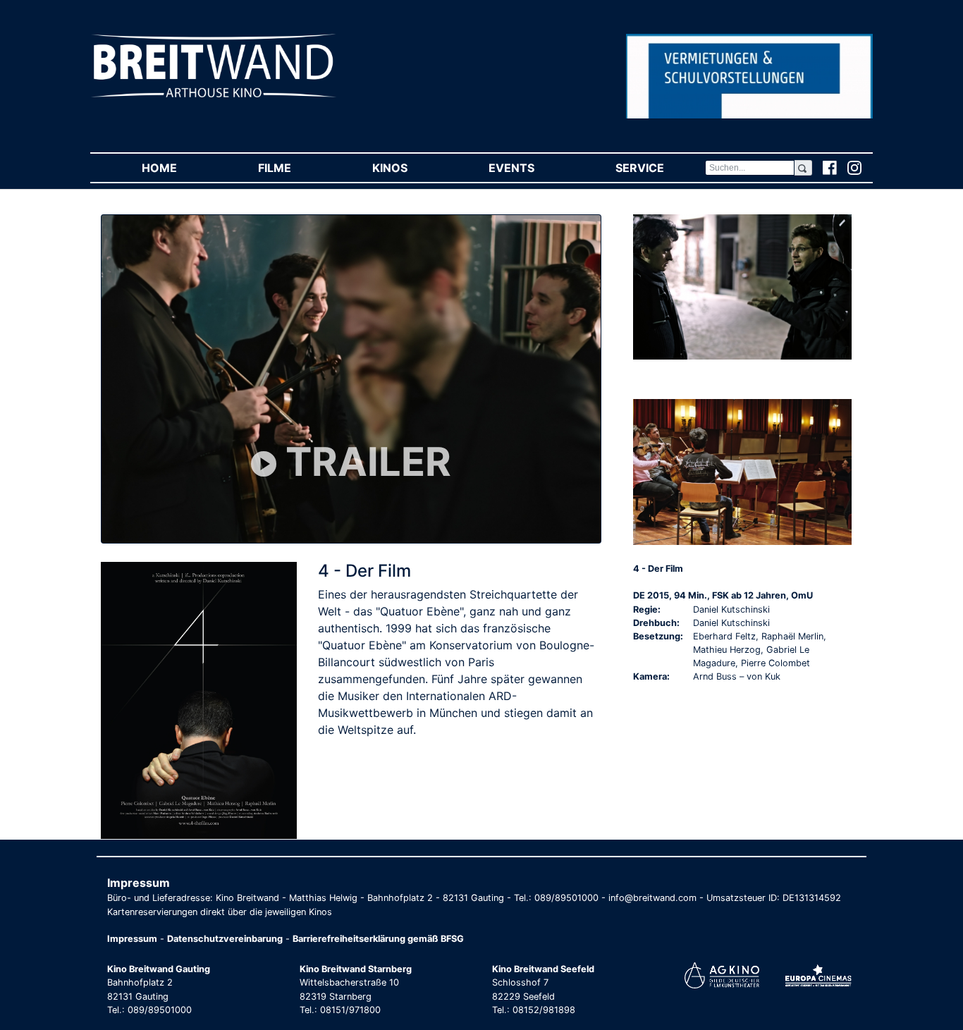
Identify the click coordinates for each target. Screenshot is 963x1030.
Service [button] (659, 168)
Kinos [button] (410, 168)
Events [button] (532, 168)
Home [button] (179, 168)
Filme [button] (294, 168)
